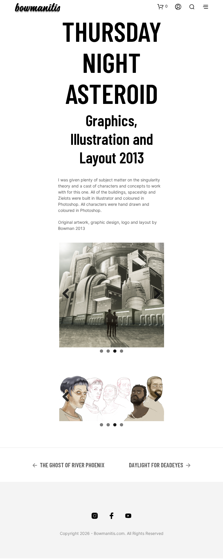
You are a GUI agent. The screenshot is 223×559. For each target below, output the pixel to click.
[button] (162, 6)
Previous (68, 294)
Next (155, 294)
